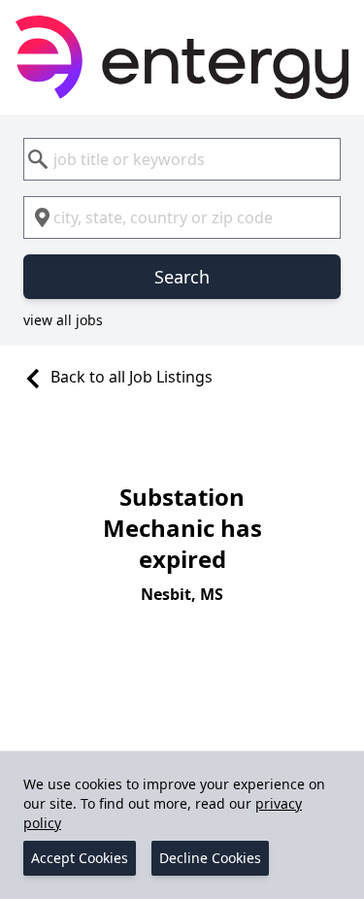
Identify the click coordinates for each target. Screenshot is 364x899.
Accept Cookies (79, 858)
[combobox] (182, 159)
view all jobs (63, 320)
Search (182, 276)
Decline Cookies (210, 858)
